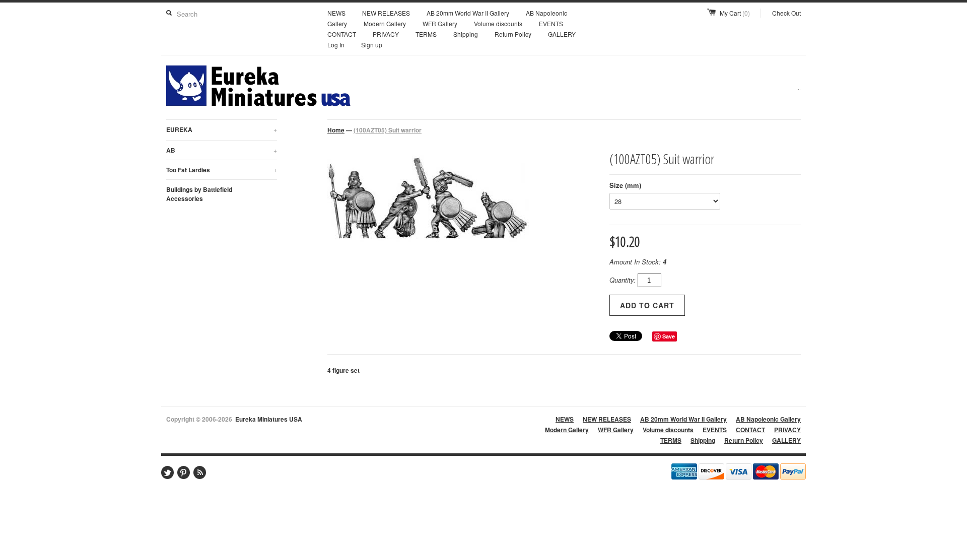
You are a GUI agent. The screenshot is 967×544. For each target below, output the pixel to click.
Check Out (786, 13)
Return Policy (513, 34)
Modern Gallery (385, 23)
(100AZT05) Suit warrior (388, 129)
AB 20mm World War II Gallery (468, 13)
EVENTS (551, 23)
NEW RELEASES (386, 13)
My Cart (735, 13)
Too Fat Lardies (221, 169)
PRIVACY (386, 34)
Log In (335, 44)
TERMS (426, 34)
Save (668, 336)
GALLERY (562, 34)
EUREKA (221, 129)
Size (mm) (625, 185)
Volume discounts (498, 23)
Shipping (465, 34)
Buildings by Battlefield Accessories (199, 194)
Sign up (371, 44)
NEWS (336, 13)
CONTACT (341, 34)
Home (335, 129)
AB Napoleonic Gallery (768, 419)
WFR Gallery (440, 23)
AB (221, 150)
